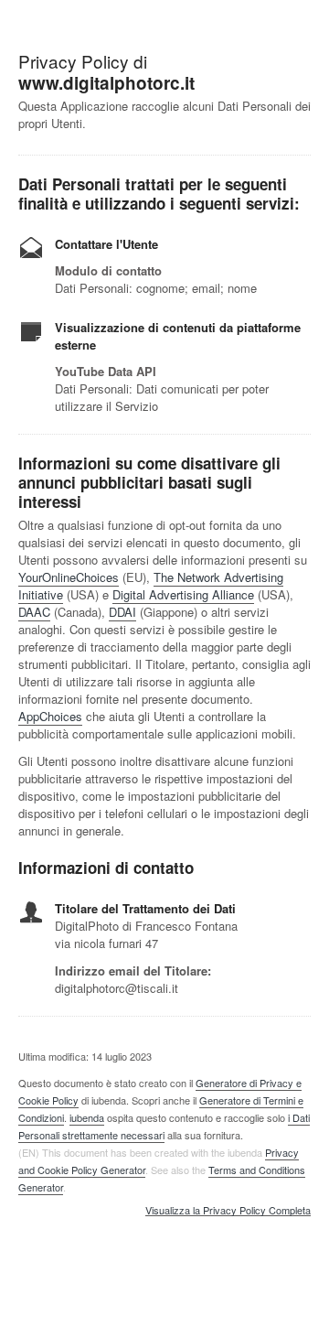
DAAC (34, 611)
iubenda (86, 1117)
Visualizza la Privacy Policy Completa (228, 1210)
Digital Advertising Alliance (183, 594)
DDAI (122, 611)
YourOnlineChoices (68, 577)
